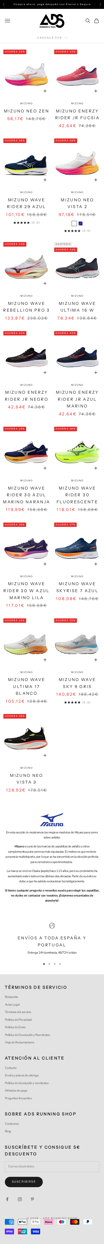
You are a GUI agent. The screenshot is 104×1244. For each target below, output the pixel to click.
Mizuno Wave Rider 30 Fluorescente (77, 495)
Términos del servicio (18, 1012)
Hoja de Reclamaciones (19, 1042)
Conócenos (12, 1124)
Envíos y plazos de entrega (21, 1075)
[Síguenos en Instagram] (19, 1199)
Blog (8, 1131)
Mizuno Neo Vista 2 (77, 203)
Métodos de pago (16, 1090)
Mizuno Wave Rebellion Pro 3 (26, 307)
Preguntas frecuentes (18, 1098)
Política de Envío (15, 1027)
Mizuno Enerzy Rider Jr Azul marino (77, 399)
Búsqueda (11, 997)
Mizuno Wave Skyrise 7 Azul (77, 587)
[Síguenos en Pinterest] (32, 1199)
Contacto (10, 1068)
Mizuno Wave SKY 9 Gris (77, 683)
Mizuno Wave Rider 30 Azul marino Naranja (26, 495)
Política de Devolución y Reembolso (27, 1035)
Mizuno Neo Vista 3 (26, 779)
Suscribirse (24, 1182)
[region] (52, 939)
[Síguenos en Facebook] (7, 1199)
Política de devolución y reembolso (26, 1083)
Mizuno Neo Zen (26, 111)
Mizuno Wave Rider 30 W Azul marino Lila (26, 590)
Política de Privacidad (18, 1020)
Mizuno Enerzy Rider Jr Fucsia (77, 114)
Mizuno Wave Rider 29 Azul (26, 203)
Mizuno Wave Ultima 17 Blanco (26, 686)
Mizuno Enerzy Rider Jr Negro (26, 396)
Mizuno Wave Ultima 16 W (77, 307)
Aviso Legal (12, 1004)
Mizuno (26, 103)
